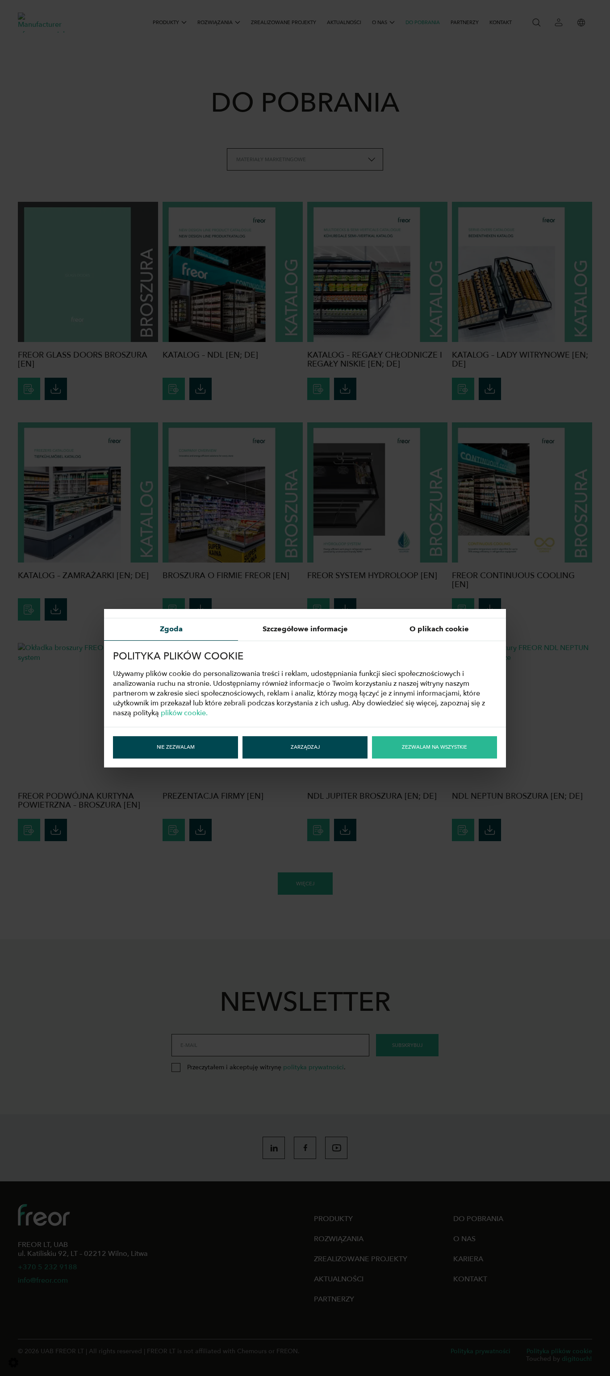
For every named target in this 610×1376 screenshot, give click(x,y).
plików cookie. (184, 713)
